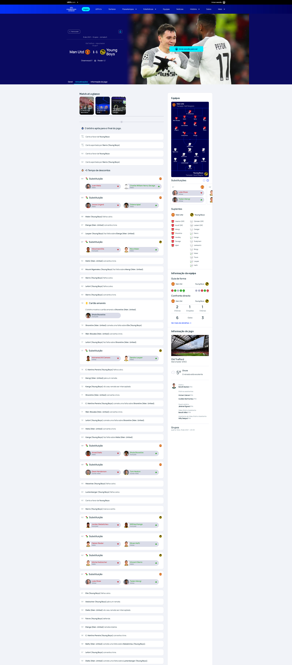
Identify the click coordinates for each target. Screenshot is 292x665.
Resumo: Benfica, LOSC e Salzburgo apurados (86, 109)
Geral (70, 82)
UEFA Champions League (71, 9)
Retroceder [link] (75, 32)
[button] (129, 9)
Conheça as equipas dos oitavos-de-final (101, 109)
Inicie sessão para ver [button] (188, 49)
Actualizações (81, 82)
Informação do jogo (99, 82)
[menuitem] (86, 9)
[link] (86, 9)
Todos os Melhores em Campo (118, 110)
